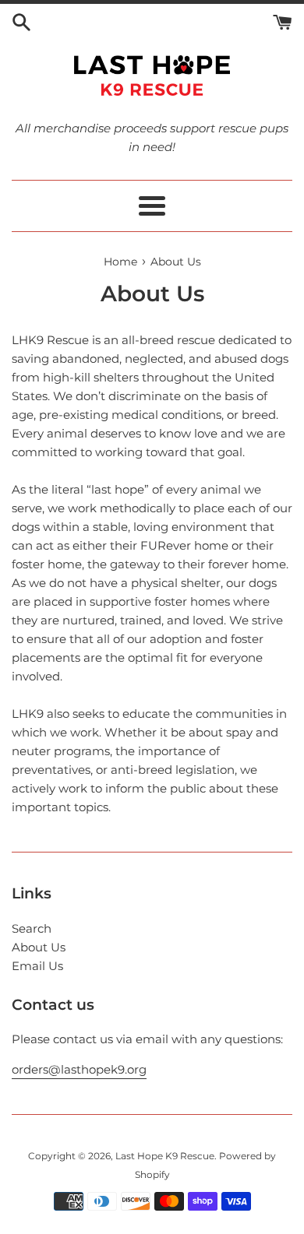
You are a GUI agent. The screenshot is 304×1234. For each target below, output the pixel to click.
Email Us (37, 965)
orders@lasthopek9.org (79, 1069)
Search (31, 928)
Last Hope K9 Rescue (164, 1156)
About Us (38, 947)
